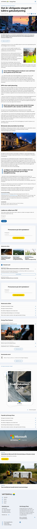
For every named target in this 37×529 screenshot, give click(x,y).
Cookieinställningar (8, 524)
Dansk (5, 501)
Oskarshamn (13, 5)
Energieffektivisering (4, 5)
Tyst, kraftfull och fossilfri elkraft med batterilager (14, 487)
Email (35, 13)
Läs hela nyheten (18, 274)
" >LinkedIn (20, 522)
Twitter (33, 13)
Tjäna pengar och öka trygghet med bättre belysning (6, 258)
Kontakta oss (4, 514)
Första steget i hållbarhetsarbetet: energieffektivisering (18, 258)
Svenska (5, 497)
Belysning (9, 5)
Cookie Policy (6, 523)
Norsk (5, 502)
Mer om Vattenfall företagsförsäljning (23, 518)
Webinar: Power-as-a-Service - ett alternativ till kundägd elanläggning (14, 358)
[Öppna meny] (35, 1)
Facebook (30, 13)
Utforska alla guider (32, 409)
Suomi (5, 499)
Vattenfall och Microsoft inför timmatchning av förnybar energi (18, 454)
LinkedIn (31, 13)
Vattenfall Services (4, 193)
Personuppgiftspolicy (8, 522)
